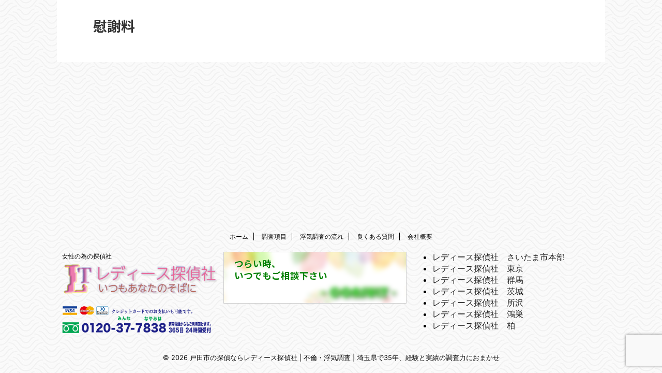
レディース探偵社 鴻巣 (477, 314)
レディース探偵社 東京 (477, 268)
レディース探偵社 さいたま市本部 (498, 257)
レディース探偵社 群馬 (477, 280)
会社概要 (420, 236)
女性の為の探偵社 (87, 256)
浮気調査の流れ (321, 236)
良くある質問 (375, 236)
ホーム (239, 236)
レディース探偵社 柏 (473, 325)
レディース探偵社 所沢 (477, 302)
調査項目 (274, 236)
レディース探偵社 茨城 (477, 291)
